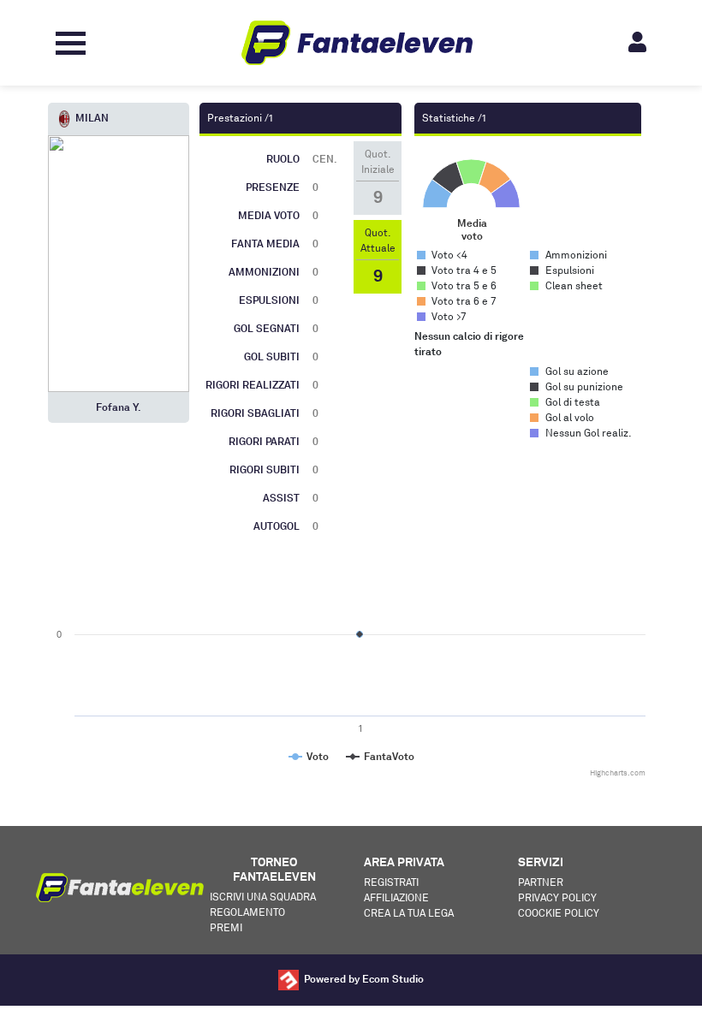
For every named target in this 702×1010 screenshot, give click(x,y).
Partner (540, 882)
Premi (226, 927)
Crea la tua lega (409, 912)
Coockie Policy (558, 912)
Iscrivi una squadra (263, 896)
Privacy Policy (557, 897)
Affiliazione (396, 897)
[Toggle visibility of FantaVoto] (380, 756)
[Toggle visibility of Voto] (309, 756)
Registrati (391, 882)
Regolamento (247, 912)
